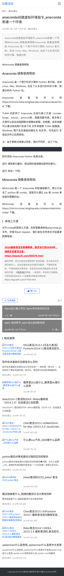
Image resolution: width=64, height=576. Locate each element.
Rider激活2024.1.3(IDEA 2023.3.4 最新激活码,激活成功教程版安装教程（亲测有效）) (42, 530)
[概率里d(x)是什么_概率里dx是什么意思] (12, 387)
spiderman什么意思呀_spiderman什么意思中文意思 (32, 544)
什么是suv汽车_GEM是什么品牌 (41, 439)
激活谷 (26, 572)
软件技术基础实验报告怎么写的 (20, 361)
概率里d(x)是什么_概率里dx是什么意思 (41, 384)
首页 (4, 11)
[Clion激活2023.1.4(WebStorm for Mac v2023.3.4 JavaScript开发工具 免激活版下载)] (12, 427)
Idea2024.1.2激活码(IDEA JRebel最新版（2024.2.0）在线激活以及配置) (25, 401)
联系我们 (22, 272)
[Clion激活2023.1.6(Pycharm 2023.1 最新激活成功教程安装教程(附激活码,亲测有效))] (12, 516)
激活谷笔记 (32, 29)
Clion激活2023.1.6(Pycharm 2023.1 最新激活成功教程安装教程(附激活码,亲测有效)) (41, 513)
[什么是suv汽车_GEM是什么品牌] (12, 444)
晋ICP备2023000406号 (46, 572)
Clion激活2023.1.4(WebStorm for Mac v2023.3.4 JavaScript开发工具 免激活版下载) (42, 425)
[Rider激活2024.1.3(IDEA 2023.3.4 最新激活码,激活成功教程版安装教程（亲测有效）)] (12, 533)
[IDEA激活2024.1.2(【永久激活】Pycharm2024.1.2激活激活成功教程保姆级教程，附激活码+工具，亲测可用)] (12, 349)
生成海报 (11, 300)
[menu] (59, 3)
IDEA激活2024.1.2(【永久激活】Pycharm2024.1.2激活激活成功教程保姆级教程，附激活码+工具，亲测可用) (42, 347)
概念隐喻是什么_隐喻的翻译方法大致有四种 (26, 494)
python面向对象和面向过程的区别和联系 (25, 456)
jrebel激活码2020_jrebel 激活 (40, 477)
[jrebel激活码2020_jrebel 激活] (12, 482)
